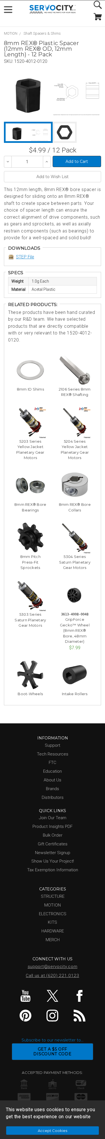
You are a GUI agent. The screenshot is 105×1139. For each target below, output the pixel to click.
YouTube (26, 996)
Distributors (53, 797)
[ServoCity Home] (52, 9)
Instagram (52, 1015)
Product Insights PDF (52, 826)
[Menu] (10, 10)
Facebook (79, 996)
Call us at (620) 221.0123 (52, 975)
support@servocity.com (53, 966)
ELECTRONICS (52, 913)
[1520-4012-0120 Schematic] (76, 92)
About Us (52, 780)
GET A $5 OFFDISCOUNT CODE (52, 1051)
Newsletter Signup (52, 852)
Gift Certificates (52, 844)
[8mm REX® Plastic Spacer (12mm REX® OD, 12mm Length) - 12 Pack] (28, 92)
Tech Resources (52, 754)
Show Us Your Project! (52, 861)
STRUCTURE (52, 896)
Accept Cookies (52, 1130)
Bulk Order (52, 835)
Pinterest (26, 1015)
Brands (52, 788)
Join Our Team (52, 817)
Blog (79, 1015)
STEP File (25, 257)
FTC (52, 762)
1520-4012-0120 (30, 61)
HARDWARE (52, 931)
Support (52, 745)
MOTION (10, 33)
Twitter (52, 996)
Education (52, 771)
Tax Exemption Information (52, 869)
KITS (52, 922)
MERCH (53, 939)
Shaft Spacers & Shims (42, 33)
